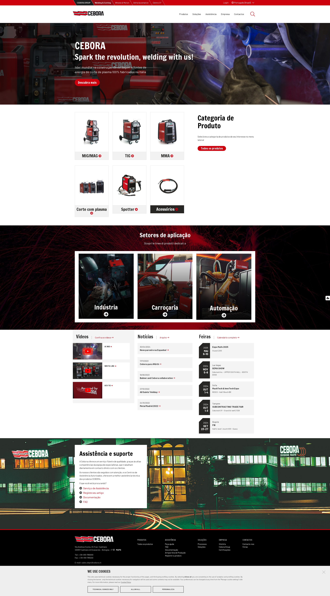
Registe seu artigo (93, 492)
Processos (202, 544)
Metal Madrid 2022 (149, 406)
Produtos (183, 14)
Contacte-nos (248, 544)
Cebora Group (224, 547)
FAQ (85, 501)
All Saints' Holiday (149, 392)
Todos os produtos (212, 148)
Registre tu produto (173, 555)
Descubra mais (87, 82)
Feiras (245, 547)
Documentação (91, 497)
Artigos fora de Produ (175, 553)
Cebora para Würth (149, 364)
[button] (242, 2)
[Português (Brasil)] (88, 14)
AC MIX (107, 346)
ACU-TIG (108, 385)
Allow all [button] (135, 589)
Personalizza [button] (168, 589)
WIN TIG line (110, 366)
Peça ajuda (169, 544)
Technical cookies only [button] (103, 589)
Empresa (225, 14)
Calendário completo (227, 337)
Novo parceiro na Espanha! (153, 350)
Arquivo (163, 337)
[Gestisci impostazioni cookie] (327, 298)
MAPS (118, 550)
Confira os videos (103, 337)
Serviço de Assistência (96, 488)
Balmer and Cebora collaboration (156, 378)
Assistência (210, 14)
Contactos (239, 14)
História (222, 544)
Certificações (224, 550)
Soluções (196, 14)
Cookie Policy (126, 582)
